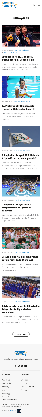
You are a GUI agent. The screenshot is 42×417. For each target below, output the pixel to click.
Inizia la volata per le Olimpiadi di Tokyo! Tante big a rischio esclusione (21, 309)
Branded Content (27, 387)
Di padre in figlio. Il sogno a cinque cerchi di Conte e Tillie (18, 58)
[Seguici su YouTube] (25, 365)
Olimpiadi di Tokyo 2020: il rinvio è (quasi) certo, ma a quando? (20, 157)
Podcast (24, 390)
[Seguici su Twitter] (19, 365)
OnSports (13, 411)
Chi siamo (24, 380)
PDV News (6, 380)
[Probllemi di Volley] (10, 5)
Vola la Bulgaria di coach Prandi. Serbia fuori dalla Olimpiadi (20, 258)
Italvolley (5, 387)
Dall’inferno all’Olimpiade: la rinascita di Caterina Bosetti (18, 107)
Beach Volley (7, 383)
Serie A (4, 390)
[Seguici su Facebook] (15, 365)
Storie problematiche (9, 400)
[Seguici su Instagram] (22, 365)
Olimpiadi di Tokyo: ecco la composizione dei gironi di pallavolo (17, 207)
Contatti (24, 383)
